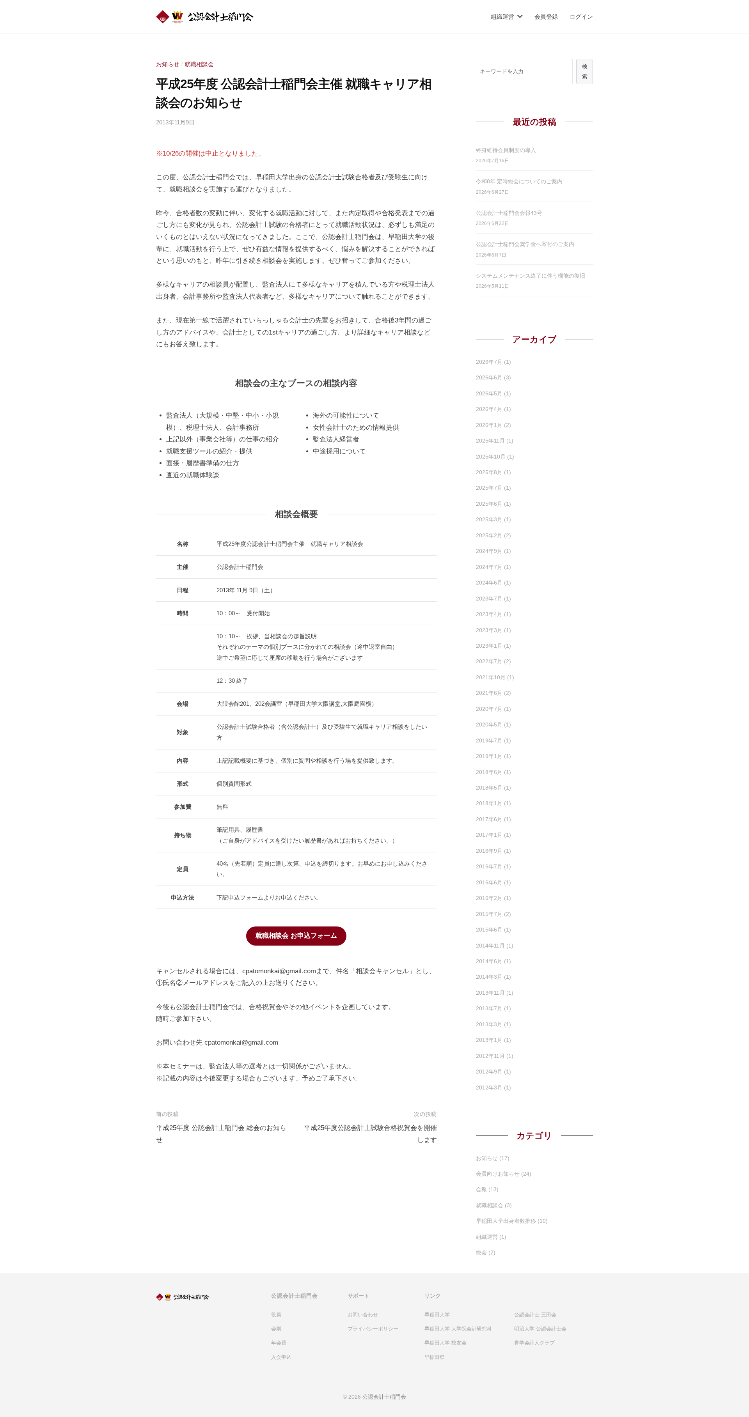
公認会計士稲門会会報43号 (509, 213)
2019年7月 (489, 740)
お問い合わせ (363, 1315)
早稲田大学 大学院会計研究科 (458, 1329)
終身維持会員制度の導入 (506, 150)
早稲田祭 (434, 1357)
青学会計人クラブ (534, 1343)
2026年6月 (489, 377)
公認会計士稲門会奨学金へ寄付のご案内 (525, 244)
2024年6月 (489, 582)
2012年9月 (489, 1071)
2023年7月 (489, 598)
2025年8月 (489, 472)
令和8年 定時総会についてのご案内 (519, 181)
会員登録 (546, 16)
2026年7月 (489, 362)
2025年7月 (489, 488)
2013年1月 (489, 1040)
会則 (276, 1329)
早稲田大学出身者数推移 (506, 1221)
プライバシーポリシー (373, 1329)
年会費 (278, 1343)
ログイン (581, 16)
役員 (276, 1315)
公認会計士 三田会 (535, 1315)
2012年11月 (490, 1056)
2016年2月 (489, 898)
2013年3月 (489, 1024)
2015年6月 (489, 929)
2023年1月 (489, 646)
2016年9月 (489, 851)
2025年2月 (489, 535)
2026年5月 (489, 393)
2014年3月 (489, 977)
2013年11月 (490, 993)
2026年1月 (489, 425)
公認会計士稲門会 (384, 1397)
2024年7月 (489, 567)
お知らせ (167, 64)
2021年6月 (489, 693)
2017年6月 (489, 819)
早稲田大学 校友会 (445, 1343)
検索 (584, 71)
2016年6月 (489, 882)
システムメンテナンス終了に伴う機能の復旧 (530, 276)
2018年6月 (489, 772)
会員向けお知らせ (498, 1174)
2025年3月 (489, 519)
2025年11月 (490, 440)
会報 (481, 1189)
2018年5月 (489, 788)
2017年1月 (489, 835)
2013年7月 (489, 1008)
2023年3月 (489, 630)
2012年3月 (489, 1087)
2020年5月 (489, 724)
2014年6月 (489, 961)
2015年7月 (489, 914)
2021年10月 (491, 677)
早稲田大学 (437, 1315)
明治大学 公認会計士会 (540, 1329)
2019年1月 (489, 756)
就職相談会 (199, 64)
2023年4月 (489, 614)
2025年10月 (491, 456)
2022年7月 (489, 661)
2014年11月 (490, 945)
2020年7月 (489, 709)
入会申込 (281, 1357)
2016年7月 (489, 866)
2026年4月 (489, 409)
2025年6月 (489, 504)
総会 (481, 1252)
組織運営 (502, 16)
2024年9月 (489, 551)
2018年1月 (489, 803)
